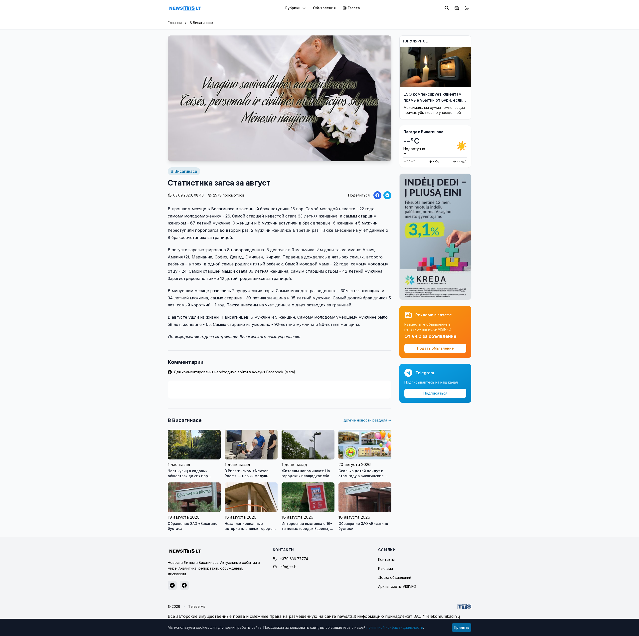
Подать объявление (435, 348)
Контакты (386, 559)
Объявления (324, 8)
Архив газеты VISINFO (397, 586)
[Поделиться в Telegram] (387, 195)
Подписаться (435, 393)
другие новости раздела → (367, 420)
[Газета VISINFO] (456, 7)
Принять (461, 627)
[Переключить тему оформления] (466, 7)
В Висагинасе (201, 22)
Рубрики (293, 8)
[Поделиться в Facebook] (377, 195)
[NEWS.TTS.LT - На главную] (185, 7)
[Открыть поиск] (446, 7)
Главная (175, 22)
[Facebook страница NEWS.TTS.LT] (184, 585)
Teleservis (196, 606)
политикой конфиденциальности (394, 627)
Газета (354, 8)
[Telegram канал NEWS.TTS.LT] (172, 585)
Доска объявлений (394, 577)
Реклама (385, 568)
